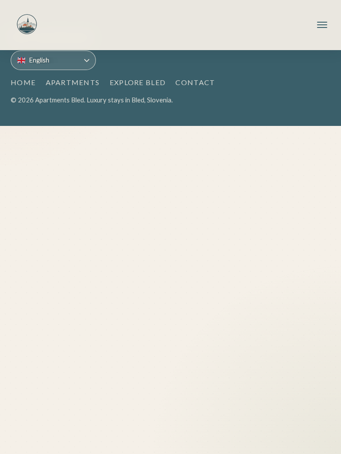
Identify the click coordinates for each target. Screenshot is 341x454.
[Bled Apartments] (27, 25)
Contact (195, 82)
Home (23, 82)
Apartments (73, 82)
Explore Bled (138, 82)
